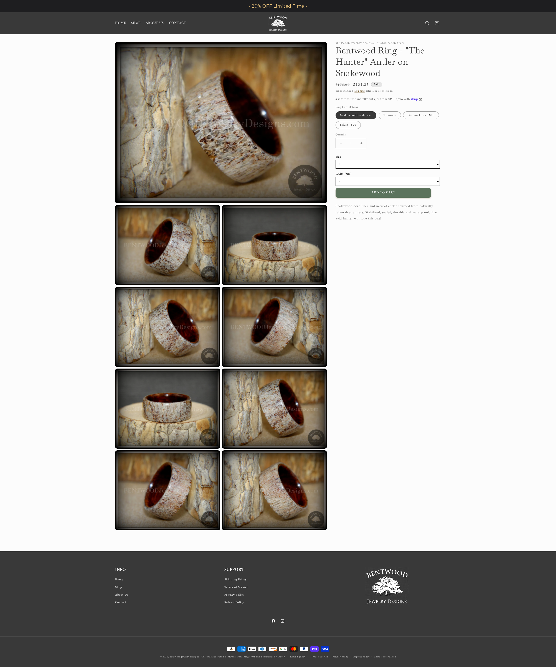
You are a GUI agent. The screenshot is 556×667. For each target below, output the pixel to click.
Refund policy (298, 657)
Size (338, 157)
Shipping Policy (235, 579)
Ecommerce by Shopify (273, 657)
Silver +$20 (348, 125)
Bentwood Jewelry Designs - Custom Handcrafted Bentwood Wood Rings (210, 657)
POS (253, 657)
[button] (427, 23)
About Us (121, 594)
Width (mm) (344, 174)
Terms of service (319, 657)
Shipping (359, 91)
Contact (120, 602)
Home (119, 579)
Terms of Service (236, 587)
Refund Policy (234, 602)
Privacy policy (340, 657)
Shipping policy (361, 657)
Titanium (389, 115)
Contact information (385, 657)
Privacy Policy (234, 594)
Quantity (341, 135)
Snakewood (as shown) (356, 115)
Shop (118, 587)
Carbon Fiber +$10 (421, 115)
